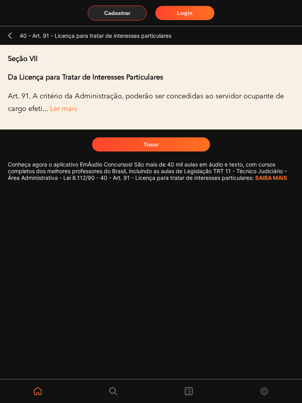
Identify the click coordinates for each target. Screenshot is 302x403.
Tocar (151, 144)
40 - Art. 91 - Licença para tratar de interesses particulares (95, 35)
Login (185, 13)
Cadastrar (117, 13)
